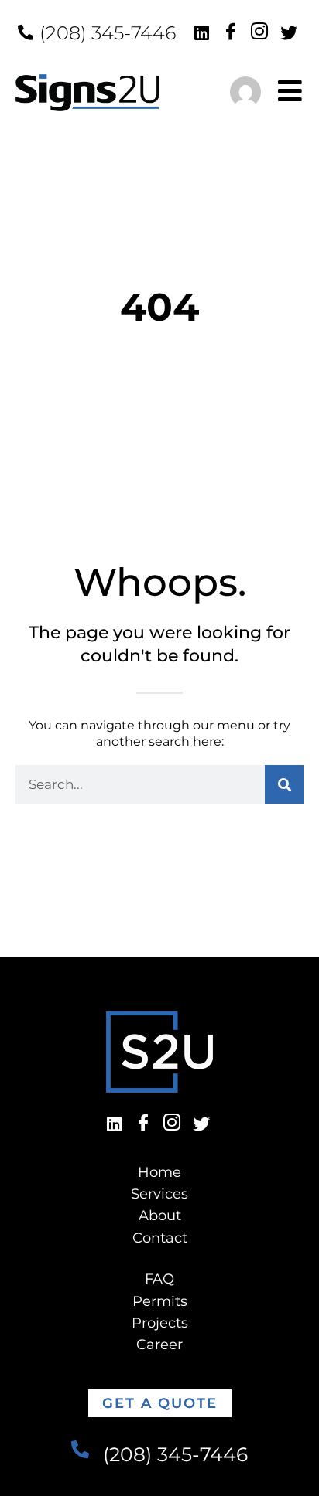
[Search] (284, 784)
